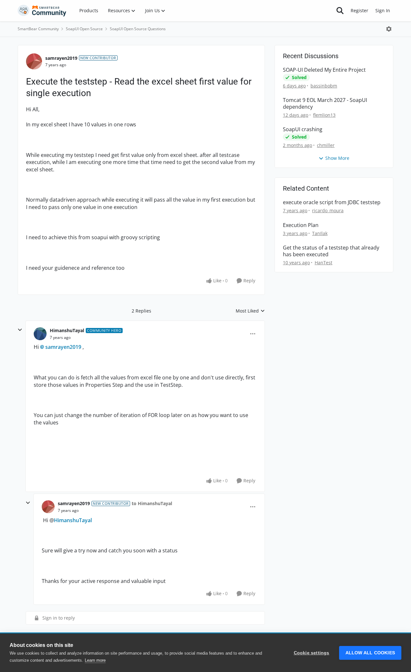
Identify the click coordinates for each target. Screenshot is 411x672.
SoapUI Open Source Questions (138, 29)
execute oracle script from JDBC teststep (331, 202)
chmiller (326, 145)
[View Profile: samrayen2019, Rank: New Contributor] (34, 61)
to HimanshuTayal (152, 503)
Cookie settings (311, 652)
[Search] (340, 10)
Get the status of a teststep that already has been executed (331, 251)
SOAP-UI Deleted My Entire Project (324, 70)
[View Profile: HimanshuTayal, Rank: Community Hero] (40, 333)
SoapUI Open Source (84, 29)
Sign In (382, 10)
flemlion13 (324, 115)
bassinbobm (323, 86)
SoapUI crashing (302, 129)
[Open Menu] (388, 28)
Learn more (95, 660)
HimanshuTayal (67, 330)
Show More (337, 158)
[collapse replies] (20, 330)
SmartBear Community (38, 29)
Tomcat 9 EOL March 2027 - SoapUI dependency (325, 103)
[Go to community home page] (42, 10)
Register (359, 10)
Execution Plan (301, 225)
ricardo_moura (328, 210)
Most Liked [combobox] (250, 311)
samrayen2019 (61, 58)
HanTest (323, 262)
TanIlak (320, 233)
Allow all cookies (370, 652)
